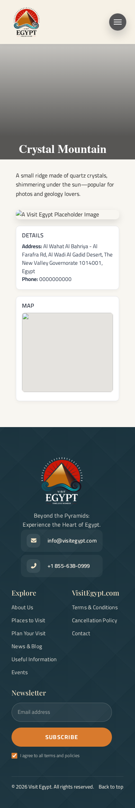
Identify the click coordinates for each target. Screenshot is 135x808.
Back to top (111, 786)
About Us (22, 607)
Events (20, 672)
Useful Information (34, 659)
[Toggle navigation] (117, 22)
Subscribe (61, 737)
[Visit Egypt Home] (27, 22)
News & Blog (27, 646)
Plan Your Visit (29, 633)
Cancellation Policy (94, 620)
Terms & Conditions (95, 607)
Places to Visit (28, 620)
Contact (81, 633)
